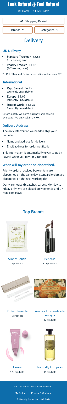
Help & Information (41, 386)
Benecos (49, 259)
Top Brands (33, 212)
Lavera (17, 367)
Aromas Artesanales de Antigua (50, 313)
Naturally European (50, 367)
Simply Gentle (17, 259)
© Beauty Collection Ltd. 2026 (33, 399)
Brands (16, 30)
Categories (49, 30)
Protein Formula (17, 311)
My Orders (42, 11)
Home (25, 11)
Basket (36, 21)
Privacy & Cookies (41, 393)
